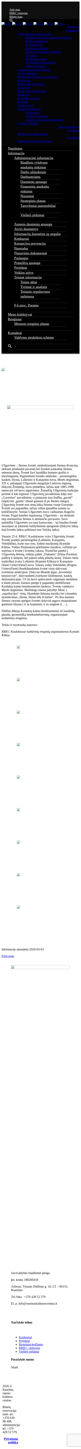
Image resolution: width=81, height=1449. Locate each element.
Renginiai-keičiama (31, 1344)
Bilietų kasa (15, 16)
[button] (10, 347)
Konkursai (25, 1337)
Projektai (24, 1340)
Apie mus (14, 9)
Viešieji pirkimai (29, 1351)
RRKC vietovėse (18, 13)
